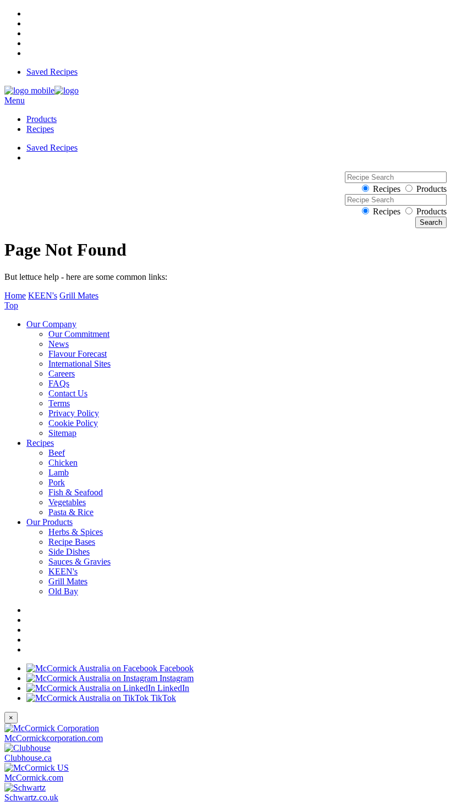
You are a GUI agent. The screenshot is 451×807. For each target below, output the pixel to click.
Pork (56, 482)
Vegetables (67, 502)
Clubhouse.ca (28, 757)
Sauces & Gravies (79, 561)
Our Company (51, 324)
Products (41, 119)
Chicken (63, 462)
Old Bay (63, 591)
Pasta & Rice (71, 512)
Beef (56, 452)
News (58, 344)
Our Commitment (78, 334)
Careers (61, 373)
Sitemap (62, 433)
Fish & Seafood (75, 492)
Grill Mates (78, 295)
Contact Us (67, 393)
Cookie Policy (73, 423)
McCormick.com (33, 777)
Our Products (49, 522)
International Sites (79, 363)
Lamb (58, 472)
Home (15, 295)
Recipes (40, 129)
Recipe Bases (71, 541)
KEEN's (42, 295)
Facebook (175, 668)
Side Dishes (69, 551)
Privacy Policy (73, 413)
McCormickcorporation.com (53, 738)
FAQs (58, 383)
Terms (59, 403)
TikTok (162, 698)
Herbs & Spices (75, 532)
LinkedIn (172, 688)
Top (11, 305)
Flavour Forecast (77, 353)
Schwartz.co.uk (31, 797)
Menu (14, 100)
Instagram (175, 678)
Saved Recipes (52, 71)
